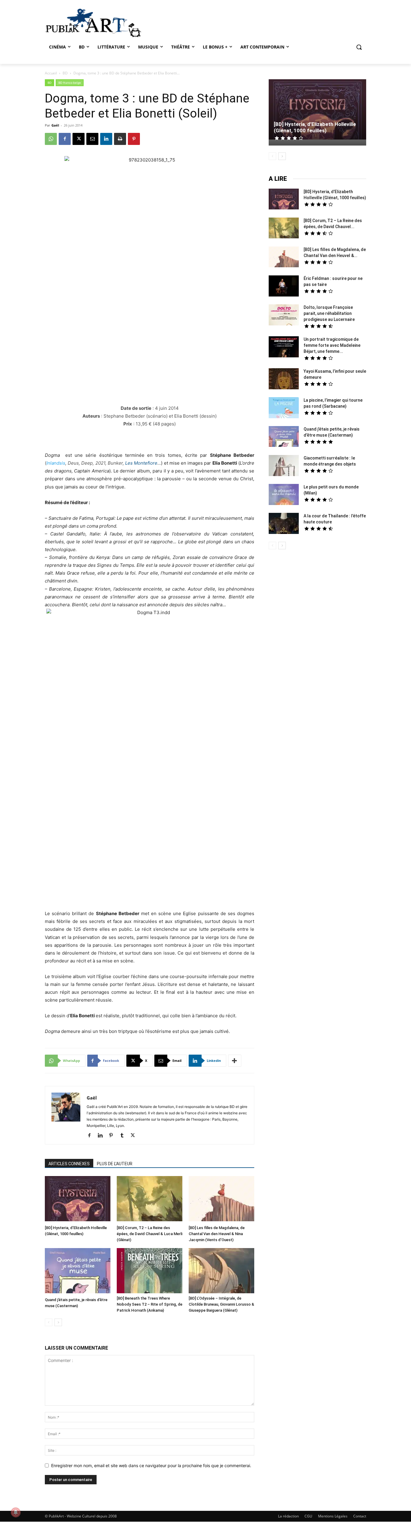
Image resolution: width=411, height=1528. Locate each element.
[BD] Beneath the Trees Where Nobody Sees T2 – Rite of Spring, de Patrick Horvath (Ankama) (149, 1304)
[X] (79, 139)
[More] (234, 1061)
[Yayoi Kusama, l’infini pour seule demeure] (284, 379)
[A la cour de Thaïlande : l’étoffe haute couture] (284, 524)
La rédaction (288, 1516)
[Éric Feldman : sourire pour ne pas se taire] (284, 286)
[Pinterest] (134, 139)
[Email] (92, 139)
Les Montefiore (141, 463)
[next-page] (58, 1322)
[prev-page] (48, 1322)
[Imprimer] (120, 139)
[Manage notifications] (15, 1512)
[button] (359, 47)
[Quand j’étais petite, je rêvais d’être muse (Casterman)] (77, 1271)
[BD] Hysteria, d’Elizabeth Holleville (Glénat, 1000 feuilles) (315, 127)
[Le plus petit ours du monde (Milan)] (284, 495)
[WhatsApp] (51, 139)
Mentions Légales (333, 1516)
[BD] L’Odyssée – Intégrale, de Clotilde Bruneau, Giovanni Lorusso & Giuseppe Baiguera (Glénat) (221, 1304)
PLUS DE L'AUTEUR (114, 1163)
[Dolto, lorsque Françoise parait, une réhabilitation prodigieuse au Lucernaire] (284, 315)
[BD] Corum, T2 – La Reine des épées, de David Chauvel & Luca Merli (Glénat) (149, 1233)
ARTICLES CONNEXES (69, 1163)
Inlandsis (55, 463)
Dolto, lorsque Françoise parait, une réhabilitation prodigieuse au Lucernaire (329, 313)
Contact (359, 1516)
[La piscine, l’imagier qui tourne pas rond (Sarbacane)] (284, 407)
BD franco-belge (69, 82)
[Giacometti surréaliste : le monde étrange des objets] (284, 466)
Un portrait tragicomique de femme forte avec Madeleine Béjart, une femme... (332, 345)
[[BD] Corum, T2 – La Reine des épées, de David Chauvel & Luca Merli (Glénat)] (149, 1199)
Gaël (55, 125)
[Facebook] (65, 139)
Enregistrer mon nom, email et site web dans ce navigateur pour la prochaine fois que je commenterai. (151, 1465)
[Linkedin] (106, 139)
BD (65, 73)
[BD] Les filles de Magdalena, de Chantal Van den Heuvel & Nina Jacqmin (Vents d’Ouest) (217, 1233)
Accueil (51, 73)
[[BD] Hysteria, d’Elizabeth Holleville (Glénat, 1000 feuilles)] (77, 1199)
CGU (308, 1516)
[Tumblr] (124, 1135)
